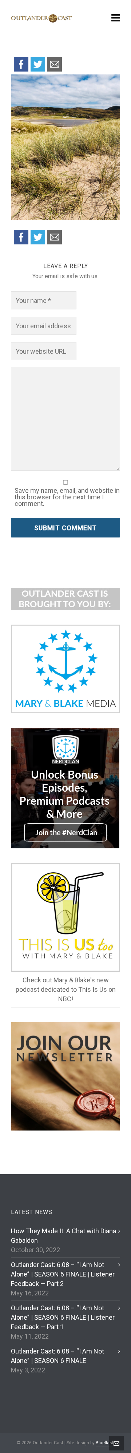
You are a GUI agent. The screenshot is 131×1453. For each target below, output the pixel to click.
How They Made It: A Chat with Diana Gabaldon (63, 1235)
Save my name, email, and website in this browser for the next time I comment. (67, 497)
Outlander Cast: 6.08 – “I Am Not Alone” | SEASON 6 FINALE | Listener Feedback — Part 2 (63, 1274)
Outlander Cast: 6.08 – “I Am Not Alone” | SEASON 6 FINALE (57, 1355)
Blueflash (105, 1442)
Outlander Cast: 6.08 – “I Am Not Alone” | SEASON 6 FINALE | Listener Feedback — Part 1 (63, 1317)
